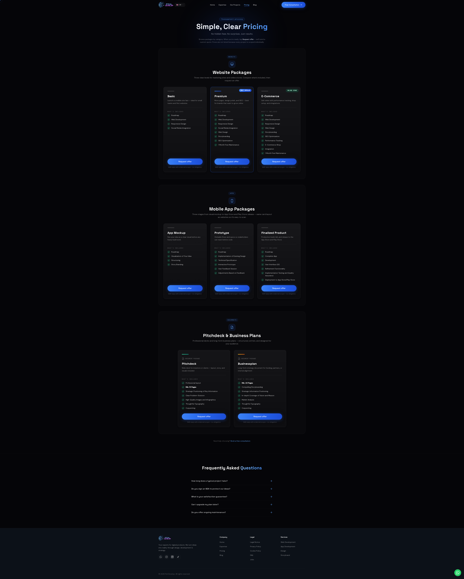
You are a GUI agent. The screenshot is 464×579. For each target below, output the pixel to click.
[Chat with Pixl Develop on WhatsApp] (457, 572)
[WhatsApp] (161, 557)
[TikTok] (178, 557)
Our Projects (235, 5)
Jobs (252, 559)
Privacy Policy (255, 546)
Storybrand (285, 555)
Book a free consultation (240, 441)
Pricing (246, 5)
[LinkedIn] (172, 557)
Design (283, 551)
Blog (255, 5)
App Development (288, 546)
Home (212, 5)
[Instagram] (166, 557)
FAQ (251, 555)
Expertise (222, 5)
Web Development (288, 542)
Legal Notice (255, 542)
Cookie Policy (255, 551)
